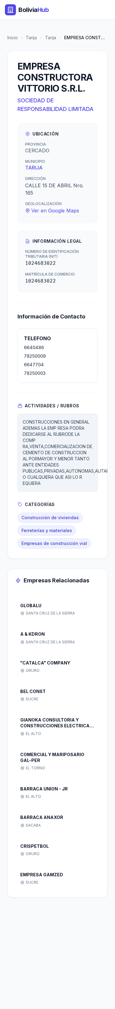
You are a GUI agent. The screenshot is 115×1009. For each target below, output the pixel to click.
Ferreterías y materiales (46, 530)
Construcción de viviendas (50, 517)
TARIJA (34, 168)
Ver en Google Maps (55, 211)
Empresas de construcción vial (54, 543)
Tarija (31, 37)
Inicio (12, 37)
